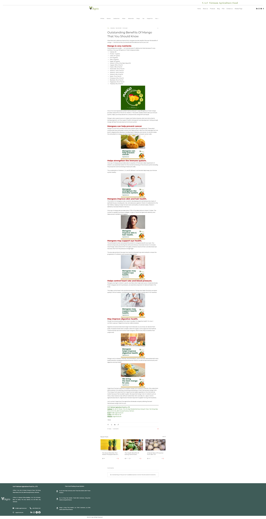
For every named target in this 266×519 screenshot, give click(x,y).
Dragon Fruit (150, 18)
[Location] (57, 491)
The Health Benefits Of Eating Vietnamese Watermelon (132, 453)
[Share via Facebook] (108, 424)
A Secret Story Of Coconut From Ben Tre (155, 453)
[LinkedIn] (257, 8)
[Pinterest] (261, 8)
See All (164, 436)
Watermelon (131, 18)
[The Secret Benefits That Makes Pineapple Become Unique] (111, 444)
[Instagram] (259, 8)
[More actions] (158, 28)
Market (123, 18)
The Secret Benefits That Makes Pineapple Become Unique (110, 453)
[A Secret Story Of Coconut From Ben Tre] (155, 444)
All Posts (102, 18)
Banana (109, 18)
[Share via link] (118, 424)
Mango (138, 18)
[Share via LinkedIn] (114, 424)
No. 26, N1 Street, (22, 490)
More (156, 18)
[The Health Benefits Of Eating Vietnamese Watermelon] (133, 444)
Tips (143, 18)
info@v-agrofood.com (21, 508)
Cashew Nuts (116, 18)
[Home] (13, 508)
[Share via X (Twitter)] (111, 424)
